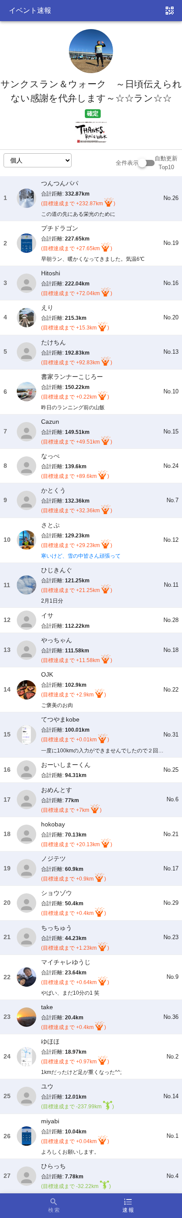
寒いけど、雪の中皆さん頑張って (81, 556)
